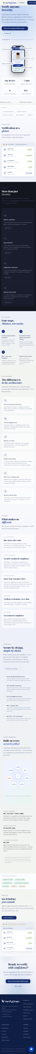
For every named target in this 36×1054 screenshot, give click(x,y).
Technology (30, 2)
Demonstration (5, 1040)
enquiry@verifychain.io (7, 1016)
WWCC (25, 1016)
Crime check (26, 1013)
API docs (4, 1031)
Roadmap (25, 1031)
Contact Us (7, 33)
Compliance (5, 1037)
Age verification (27, 1007)
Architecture (5, 1028)
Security (4, 1034)
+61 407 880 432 (6, 1014)
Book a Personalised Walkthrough (18, 981)
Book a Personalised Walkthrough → (15, 28)
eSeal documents (27, 1019)
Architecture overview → (12, 669)
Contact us (26, 1034)
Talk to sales (18, 986)
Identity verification (28, 1004)
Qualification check (28, 1010)
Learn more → (8, 228)
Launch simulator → (9, 917)
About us (25, 1028)
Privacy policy (26, 1037)
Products (20, 2)
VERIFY (19, 64)
